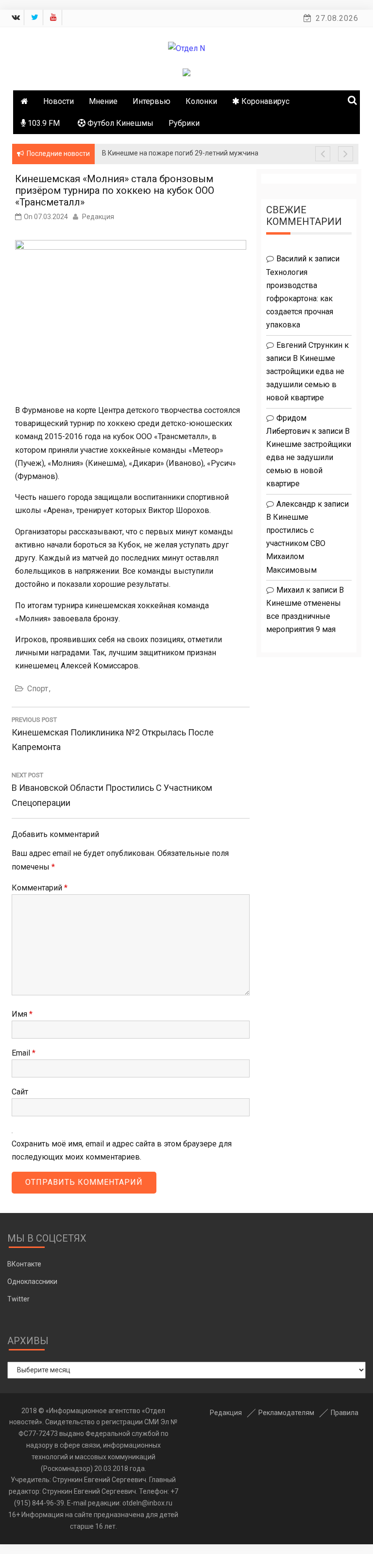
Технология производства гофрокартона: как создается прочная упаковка (299, 299)
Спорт (37, 688)
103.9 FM (43, 123)
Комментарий (40, 887)
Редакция (98, 217)
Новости (58, 101)
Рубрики (184, 123)
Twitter (18, 1299)
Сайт (20, 1091)
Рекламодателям (286, 1413)
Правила (344, 1413)
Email (23, 1053)
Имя (22, 1014)
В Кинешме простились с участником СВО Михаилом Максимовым (295, 543)
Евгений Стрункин (309, 345)
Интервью (151, 101)
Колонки (201, 101)
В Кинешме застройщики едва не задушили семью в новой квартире (308, 458)
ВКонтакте (24, 1264)
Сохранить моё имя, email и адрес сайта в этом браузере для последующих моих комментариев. (122, 1150)
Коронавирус (264, 101)
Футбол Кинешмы (119, 123)
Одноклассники (32, 1281)
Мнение (103, 101)
